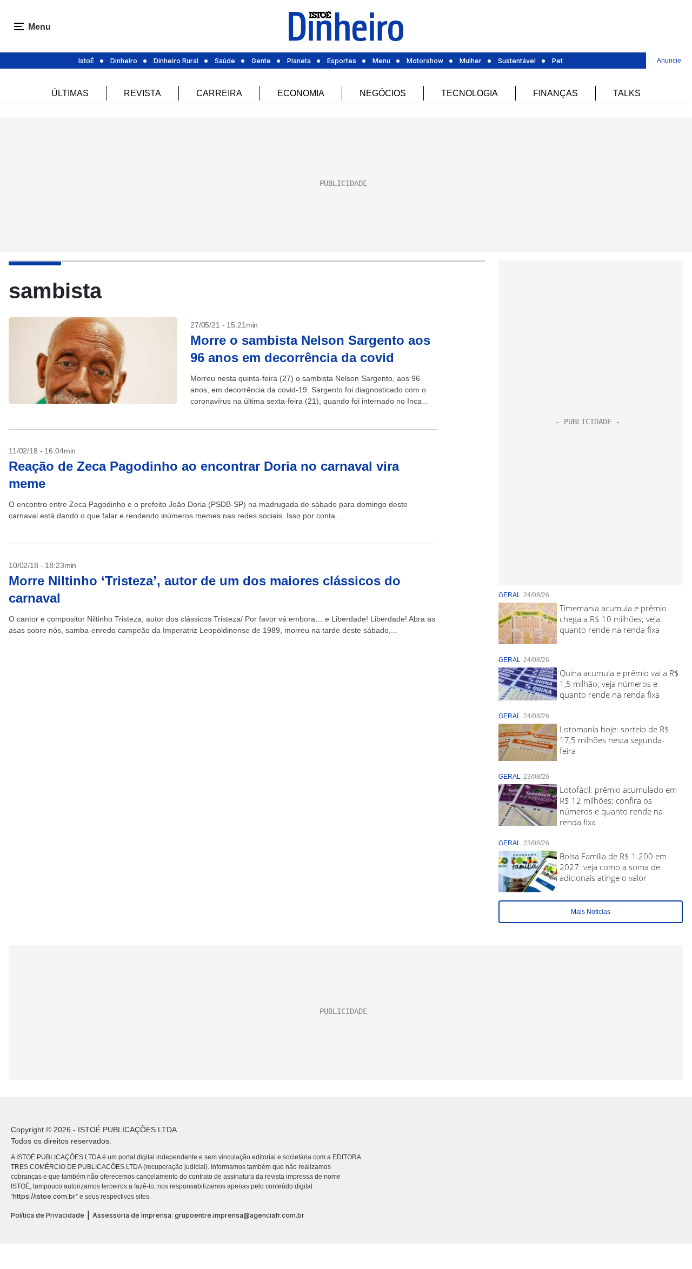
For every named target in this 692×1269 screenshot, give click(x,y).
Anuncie (669, 60)
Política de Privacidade (47, 1215)
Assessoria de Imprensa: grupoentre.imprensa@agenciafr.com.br (198, 1215)
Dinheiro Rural (176, 61)
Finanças (555, 93)
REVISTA (142, 93)
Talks (627, 93)
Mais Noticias (590, 912)
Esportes (341, 61)
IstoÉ (86, 61)
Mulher (471, 61)
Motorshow (425, 61)
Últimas (70, 93)
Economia (300, 93)
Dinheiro (123, 61)
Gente (261, 61)
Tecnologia (469, 93)
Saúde (225, 61)
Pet (557, 61)
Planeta (299, 61)
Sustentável (517, 61)
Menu (381, 61)
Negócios (383, 93)
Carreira (219, 93)
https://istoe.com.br (44, 1196)
